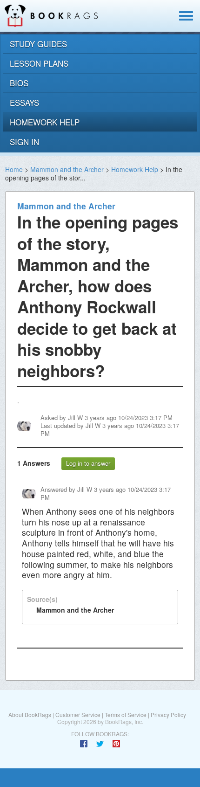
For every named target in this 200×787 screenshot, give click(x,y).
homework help (45, 122)
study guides (38, 43)
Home (14, 169)
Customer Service (77, 714)
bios (19, 83)
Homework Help (134, 169)
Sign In (24, 141)
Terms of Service (126, 714)
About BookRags (29, 714)
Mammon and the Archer (67, 169)
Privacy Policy (168, 714)
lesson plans (39, 63)
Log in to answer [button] (88, 463)
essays (24, 102)
